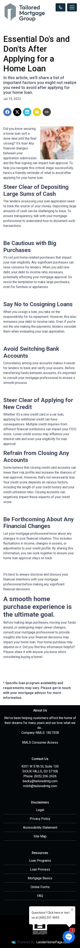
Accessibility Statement (40, 827)
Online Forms (40, 887)
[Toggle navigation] (72, 7)
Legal (40, 810)
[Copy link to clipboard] (47, 112)
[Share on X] (17, 112)
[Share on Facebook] (7, 112)
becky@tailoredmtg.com (40, 781)
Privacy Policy (40, 819)
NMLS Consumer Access (40, 742)
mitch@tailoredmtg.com (40, 786)
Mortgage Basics (40, 878)
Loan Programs (40, 861)
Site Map (40, 836)
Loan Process (40, 869)
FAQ (40, 896)
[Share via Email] (37, 112)
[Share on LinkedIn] (27, 112)
